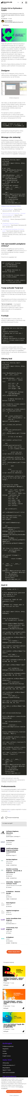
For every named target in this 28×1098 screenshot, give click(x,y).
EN (18, 2)
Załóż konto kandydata (9, 1072)
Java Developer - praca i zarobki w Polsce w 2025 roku (13, 1002)
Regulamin (5, 1048)
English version (7, 1056)
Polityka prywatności (8, 1046)
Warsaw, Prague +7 (12, 855)
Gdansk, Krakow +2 (12, 923)
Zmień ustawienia (14, 1095)
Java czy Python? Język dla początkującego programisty (14, 1025)
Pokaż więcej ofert (14, 951)
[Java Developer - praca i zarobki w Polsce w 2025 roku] (14, 994)
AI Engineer (5, 219)
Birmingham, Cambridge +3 (14, 836)
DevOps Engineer (7, 209)
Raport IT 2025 (7, 1070)
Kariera (4, 1051)
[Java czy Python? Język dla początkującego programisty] (14, 1017)
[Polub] (2, 817)
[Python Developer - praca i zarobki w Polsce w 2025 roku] (14, 971)
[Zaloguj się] (22, 2)
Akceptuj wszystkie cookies (14, 1091)
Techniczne (6, 25)
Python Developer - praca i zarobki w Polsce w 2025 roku (14, 979)
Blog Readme (6, 1067)
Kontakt (5, 1053)
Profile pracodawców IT (9, 1065)
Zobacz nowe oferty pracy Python (11, 206)
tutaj (9, 811)
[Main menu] (26, 2)
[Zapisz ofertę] (27, 831)
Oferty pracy (6, 1063)
